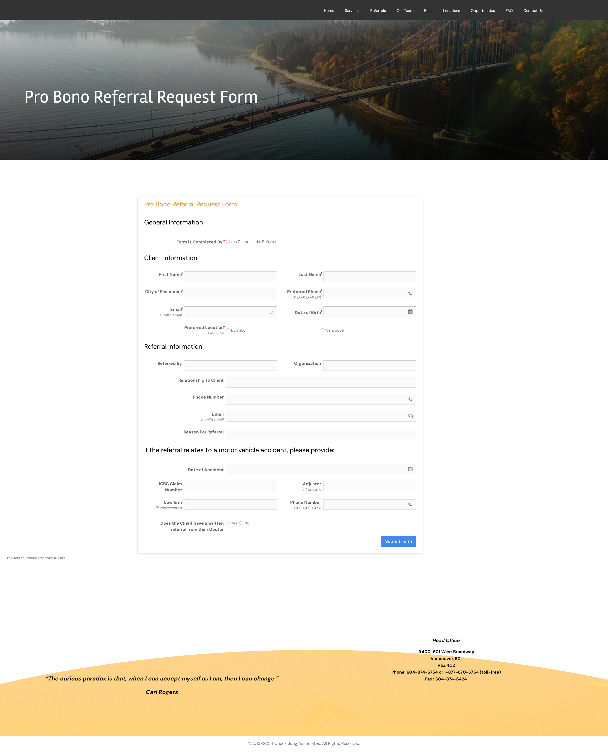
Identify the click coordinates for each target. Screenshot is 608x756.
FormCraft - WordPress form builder (36, 558)
